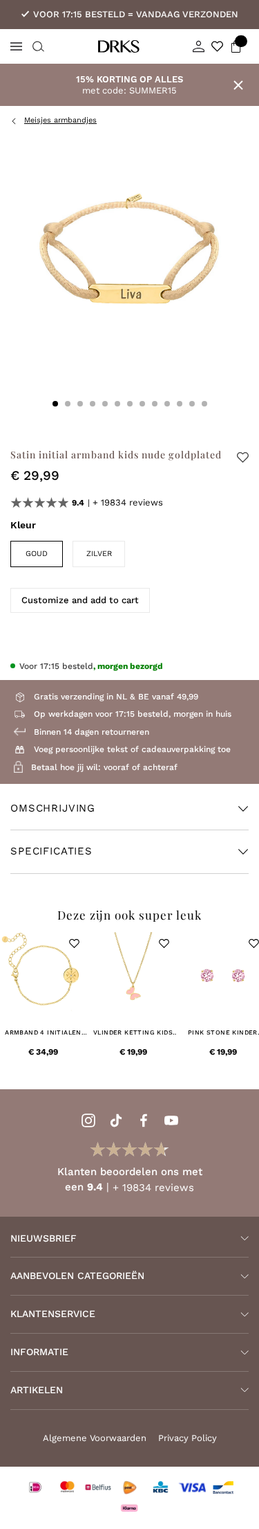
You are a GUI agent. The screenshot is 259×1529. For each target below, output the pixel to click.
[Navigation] (16, 46)
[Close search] (36, 46)
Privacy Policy (187, 1438)
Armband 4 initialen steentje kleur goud (43, 1033)
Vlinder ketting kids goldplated (133, 1033)
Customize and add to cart (80, 600)
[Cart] (236, 46)
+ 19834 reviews (128, 502)
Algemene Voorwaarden (94, 1438)
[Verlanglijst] (217, 46)
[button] (74, 943)
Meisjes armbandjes (60, 120)
